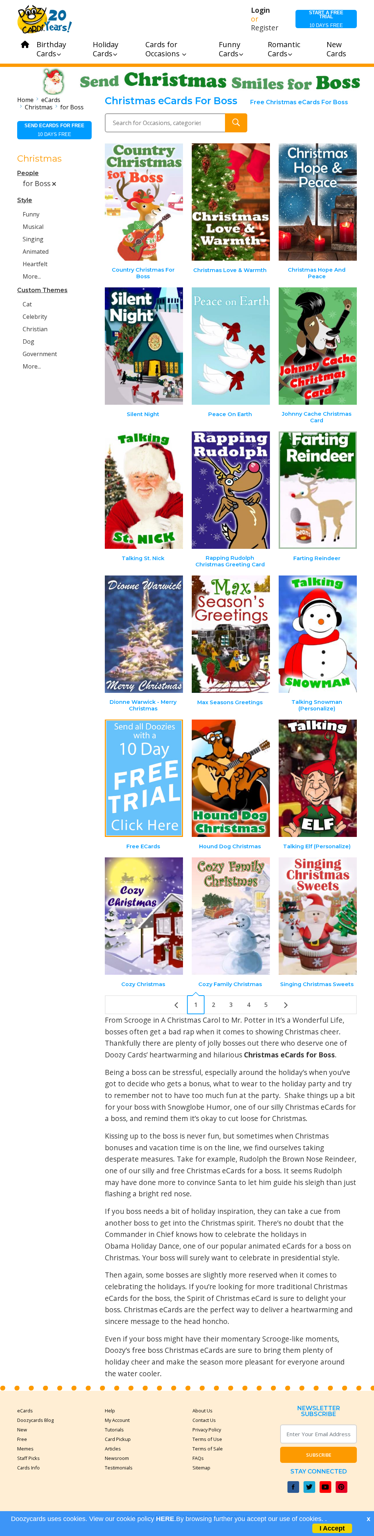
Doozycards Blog (35, 1420)
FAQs (198, 1458)
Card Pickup (118, 1439)
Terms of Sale (207, 1449)
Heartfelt (35, 264)
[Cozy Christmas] (144, 916)
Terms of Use (207, 1439)
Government (40, 354)
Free (22, 1439)
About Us (202, 1411)
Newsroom (117, 1458)
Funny (31, 214)
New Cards (336, 49)
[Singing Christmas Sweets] (317, 916)
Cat (27, 304)
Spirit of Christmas (218, 1298)
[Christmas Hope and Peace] (317, 202)
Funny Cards (229, 49)
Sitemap (201, 1468)
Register (264, 27)
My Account (117, 1420)
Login (260, 10)
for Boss (72, 107)
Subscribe (318, 1455)
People (28, 173)
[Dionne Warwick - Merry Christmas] (144, 634)
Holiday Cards (105, 49)
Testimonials (119, 1468)
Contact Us (204, 1420)
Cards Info (28, 1468)
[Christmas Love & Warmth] (230, 202)
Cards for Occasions (163, 49)
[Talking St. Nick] (144, 490)
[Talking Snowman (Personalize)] (317, 634)
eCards (50, 99)
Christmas (39, 107)
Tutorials (114, 1430)
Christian (35, 329)
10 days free (326, 19)
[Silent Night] (144, 346)
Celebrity (35, 317)
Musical (33, 227)
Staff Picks (28, 1458)
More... (32, 276)
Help (110, 1411)
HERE (165, 1518)
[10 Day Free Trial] (144, 778)
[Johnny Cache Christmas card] (317, 346)
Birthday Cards (51, 49)
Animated (36, 252)
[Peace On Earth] (230, 346)
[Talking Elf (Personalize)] (317, 778)
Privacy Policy (206, 1430)
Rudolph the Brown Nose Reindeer (297, 1159)
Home (25, 99)
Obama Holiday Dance (142, 1246)
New (22, 1430)
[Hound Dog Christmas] (230, 778)
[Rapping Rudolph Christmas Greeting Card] (230, 490)
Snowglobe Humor (199, 1107)
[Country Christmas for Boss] (144, 202)
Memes (25, 1449)
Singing (33, 239)
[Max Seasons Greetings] (230, 634)
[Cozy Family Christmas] (230, 916)
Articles (113, 1449)
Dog (28, 341)
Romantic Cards (284, 49)
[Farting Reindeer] (317, 490)
